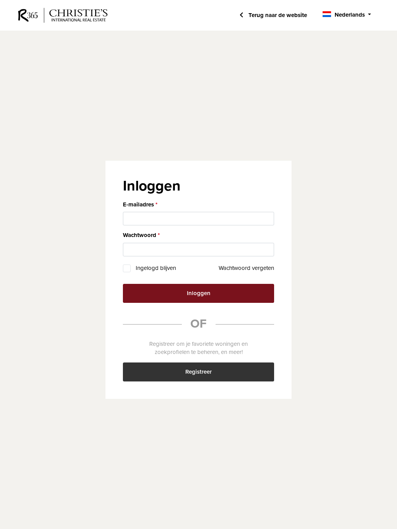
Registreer (198, 371)
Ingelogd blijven (156, 267)
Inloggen (199, 293)
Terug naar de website (277, 15)
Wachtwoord (139, 235)
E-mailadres (138, 204)
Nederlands (349, 14)
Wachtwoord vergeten (246, 267)
